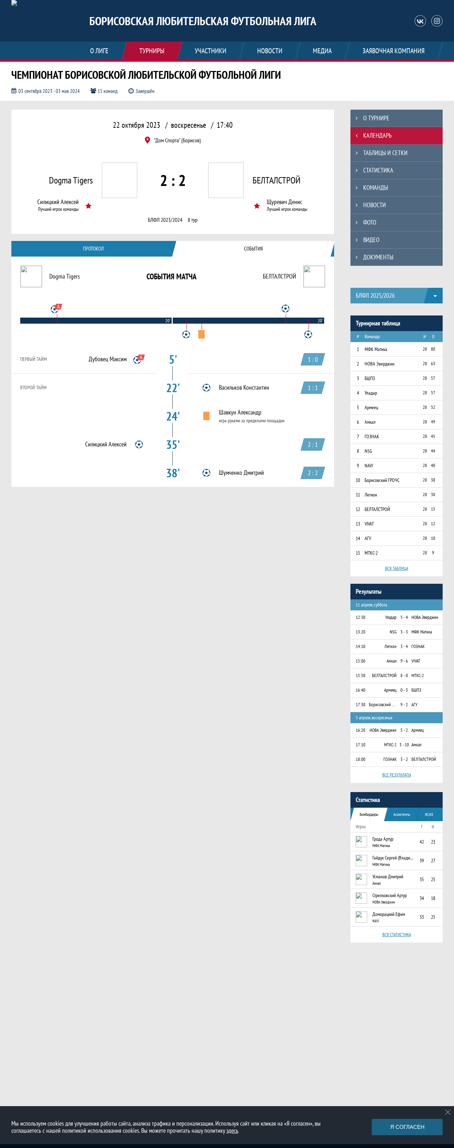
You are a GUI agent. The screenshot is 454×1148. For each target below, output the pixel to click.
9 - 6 (404, 661)
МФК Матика (381, 845)
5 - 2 (404, 730)
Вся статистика (396, 935)
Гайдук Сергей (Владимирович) (393, 858)
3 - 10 (404, 745)
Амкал (376, 883)
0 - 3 (404, 690)
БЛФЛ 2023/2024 (165, 219)
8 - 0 (404, 675)
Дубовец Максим (108, 359)
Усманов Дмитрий (387, 876)
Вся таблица (396, 568)
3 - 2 (404, 759)
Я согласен (407, 1127)
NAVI (375, 920)
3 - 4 (404, 646)
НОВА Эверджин (383, 902)
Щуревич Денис (284, 202)
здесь (232, 1130)
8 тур (193, 219)
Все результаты (396, 775)
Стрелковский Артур (389, 895)
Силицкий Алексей (58, 202)
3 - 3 (404, 632)
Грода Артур (382, 839)
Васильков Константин (244, 387)
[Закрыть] (448, 1112)
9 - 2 (404, 705)
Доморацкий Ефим (388, 914)
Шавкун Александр (240, 412)
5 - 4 (404, 617)
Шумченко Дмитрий (241, 472)
